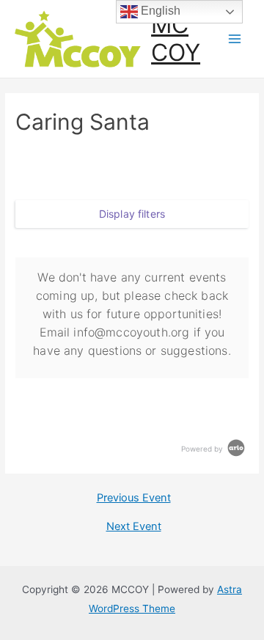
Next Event (133, 526)
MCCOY (175, 38)
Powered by (203, 448)
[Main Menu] (235, 39)
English (159, 10)
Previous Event (134, 498)
